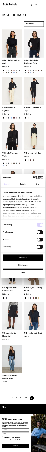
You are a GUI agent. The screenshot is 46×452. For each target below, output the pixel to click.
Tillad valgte (23, 265)
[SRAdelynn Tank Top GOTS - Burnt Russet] (33, 298)
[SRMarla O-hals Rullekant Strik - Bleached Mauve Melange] (28, 70)
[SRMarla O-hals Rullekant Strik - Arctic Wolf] (36, 70)
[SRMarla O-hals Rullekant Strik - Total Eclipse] (33, 70)
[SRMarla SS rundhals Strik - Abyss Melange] (16, 70)
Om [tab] (37, 184)
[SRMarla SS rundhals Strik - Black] (3, 70)
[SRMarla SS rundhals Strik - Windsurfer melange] (14, 73)
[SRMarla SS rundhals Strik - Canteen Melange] (6, 73)
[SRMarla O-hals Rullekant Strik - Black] (25, 70)
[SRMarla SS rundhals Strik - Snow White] (6, 70)
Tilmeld (15, 446)
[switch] (40, 232)
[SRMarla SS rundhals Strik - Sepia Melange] (11, 70)
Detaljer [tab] (23, 184)
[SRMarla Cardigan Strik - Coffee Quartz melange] (19, 163)
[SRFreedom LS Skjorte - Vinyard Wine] (14, 118)
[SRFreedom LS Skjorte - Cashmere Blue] (11, 118)
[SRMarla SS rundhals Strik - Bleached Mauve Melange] (14, 70)
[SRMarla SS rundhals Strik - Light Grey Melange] (9, 70)
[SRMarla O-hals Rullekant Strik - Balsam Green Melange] (25, 73)
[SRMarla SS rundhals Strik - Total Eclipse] (19, 70)
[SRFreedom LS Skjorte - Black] (3, 118)
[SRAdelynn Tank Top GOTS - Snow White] (28, 298)
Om (4, 407)
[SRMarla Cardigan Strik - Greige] (6, 165)
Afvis (23, 273)
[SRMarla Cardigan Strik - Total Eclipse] (9, 163)
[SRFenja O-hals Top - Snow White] (28, 160)
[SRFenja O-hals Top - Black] (25, 160)
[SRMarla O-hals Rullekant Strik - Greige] (33, 73)
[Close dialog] (44, 416)
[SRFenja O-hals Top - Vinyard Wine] (31, 160)
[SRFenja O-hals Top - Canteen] (33, 160)
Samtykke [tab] (8, 184)
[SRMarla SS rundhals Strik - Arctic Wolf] (3, 73)
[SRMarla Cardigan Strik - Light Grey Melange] (6, 163)
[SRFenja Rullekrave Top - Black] (25, 118)
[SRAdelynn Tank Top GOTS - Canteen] (36, 298)
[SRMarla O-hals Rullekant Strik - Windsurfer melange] (31, 73)
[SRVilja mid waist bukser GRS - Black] (3, 298)
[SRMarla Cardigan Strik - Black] (3, 163)
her (20, 440)
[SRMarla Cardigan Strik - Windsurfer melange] (3, 165)
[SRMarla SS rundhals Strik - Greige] (16, 73)
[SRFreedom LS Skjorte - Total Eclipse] (9, 118)
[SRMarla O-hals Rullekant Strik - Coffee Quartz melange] (28, 73)
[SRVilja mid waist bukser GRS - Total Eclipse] (6, 298)
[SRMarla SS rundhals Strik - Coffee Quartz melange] (11, 73)
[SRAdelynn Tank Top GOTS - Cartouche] (38, 298)
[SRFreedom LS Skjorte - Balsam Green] (19, 118)
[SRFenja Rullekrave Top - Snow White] (28, 118)
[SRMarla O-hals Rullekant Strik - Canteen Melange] (41, 70)
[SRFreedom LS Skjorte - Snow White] (6, 118)
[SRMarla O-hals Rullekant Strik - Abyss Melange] (31, 70)
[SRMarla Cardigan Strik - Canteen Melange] (14, 163)
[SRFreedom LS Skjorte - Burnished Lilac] (16, 118)
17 (26, 398)
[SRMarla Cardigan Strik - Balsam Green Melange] (16, 163)
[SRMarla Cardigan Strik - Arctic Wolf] (11, 163)
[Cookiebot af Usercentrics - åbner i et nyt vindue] (33, 177)
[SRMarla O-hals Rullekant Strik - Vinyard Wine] (38, 70)
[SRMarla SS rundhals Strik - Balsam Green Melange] (9, 73)
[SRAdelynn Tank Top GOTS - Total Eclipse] (31, 298)
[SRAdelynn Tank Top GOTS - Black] (25, 298)
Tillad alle (23, 257)
